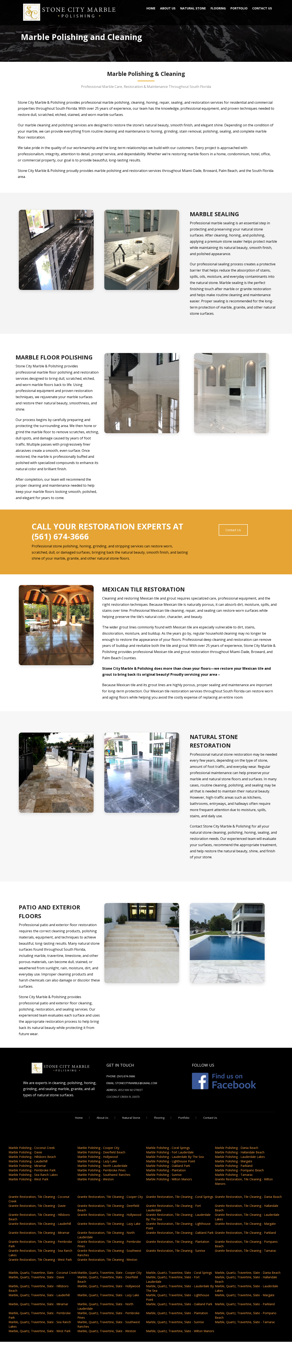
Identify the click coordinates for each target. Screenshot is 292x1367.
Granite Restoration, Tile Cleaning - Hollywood (109, 1215)
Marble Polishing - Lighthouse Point (170, 1161)
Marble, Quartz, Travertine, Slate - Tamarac (245, 1322)
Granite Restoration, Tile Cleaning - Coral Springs (179, 1197)
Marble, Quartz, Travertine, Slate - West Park (40, 1331)
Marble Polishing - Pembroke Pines (101, 1170)
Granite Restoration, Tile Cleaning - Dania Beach (248, 1197)
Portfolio (239, 8)
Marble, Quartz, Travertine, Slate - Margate (244, 1295)
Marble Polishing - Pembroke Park (32, 1170)
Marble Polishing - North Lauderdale (102, 1166)
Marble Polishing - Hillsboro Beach (32, 1157)
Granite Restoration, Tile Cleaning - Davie (37, 1206)
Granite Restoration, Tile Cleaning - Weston (107, 1260)
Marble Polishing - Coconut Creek (32, 1148)
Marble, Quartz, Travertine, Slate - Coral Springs (179, 1273)
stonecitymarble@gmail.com (136, 1083)
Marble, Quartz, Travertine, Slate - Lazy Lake (108, 1295)
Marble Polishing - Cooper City (98, 1148)
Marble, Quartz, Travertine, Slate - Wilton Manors (180, 1331)
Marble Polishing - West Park (28, 1179)
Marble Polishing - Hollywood (97, 1157)
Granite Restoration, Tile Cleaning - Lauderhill (40, 1224)
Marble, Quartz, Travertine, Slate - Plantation (177, 1313)
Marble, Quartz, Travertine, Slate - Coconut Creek (43, 1273)
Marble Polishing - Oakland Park (168, 1166)
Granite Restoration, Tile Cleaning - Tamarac (245, 1251)
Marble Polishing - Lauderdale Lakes (240, 1157)
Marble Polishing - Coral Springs (168, 1148)
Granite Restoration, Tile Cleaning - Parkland (245, 1233)
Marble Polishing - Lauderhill (28, 1161)
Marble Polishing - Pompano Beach (239, 1170)
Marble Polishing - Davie (25, 1152)
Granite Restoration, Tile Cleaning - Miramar (39, 1233)
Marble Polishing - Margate (233, 1161)
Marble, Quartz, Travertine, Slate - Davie (36, 1277)
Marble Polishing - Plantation (166, 1170)
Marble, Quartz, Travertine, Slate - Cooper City (109, 1273)
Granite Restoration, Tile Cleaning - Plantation (177, 1242)
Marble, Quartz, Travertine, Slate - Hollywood (108, 1286)
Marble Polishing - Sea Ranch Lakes (33, 1175)
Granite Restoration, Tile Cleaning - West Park (40, 1260)
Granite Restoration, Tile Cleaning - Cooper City (110, 1197)
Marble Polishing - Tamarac (234, 1175)
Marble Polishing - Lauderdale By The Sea (175, 1157)
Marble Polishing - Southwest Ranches (103, 1175)
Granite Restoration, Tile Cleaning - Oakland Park (180, 1233)
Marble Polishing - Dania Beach (236, 1148)
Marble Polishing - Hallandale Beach (239, 1152)
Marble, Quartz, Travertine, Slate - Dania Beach (247, 1273)
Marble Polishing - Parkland (233, 1166)
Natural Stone (193, 8)
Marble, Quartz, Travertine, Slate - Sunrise (175, 1322)
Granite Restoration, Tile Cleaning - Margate (245, 1224)
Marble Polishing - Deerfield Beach (101, 1152)
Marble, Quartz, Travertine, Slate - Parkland (245, 1304)
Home (150, 8)
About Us (167, 8)
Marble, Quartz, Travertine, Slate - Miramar (38, 1304)
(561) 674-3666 (126, 1076)
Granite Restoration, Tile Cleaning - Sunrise (175, 1251)
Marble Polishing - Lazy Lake (97, 1161)
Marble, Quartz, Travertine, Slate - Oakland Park (179, 1304)
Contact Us (262, 8)
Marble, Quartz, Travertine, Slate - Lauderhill (39, 1295)
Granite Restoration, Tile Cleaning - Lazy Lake (108, 1224)
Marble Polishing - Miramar (27, 1166)
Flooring (218, 8)
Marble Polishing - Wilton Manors (169, 1179)
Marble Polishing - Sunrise (164, 1175)
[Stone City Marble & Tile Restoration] (69, 11)
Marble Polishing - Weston (95, 1179)
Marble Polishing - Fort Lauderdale (170, 1152)
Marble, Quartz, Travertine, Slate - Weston (106, 1331)
